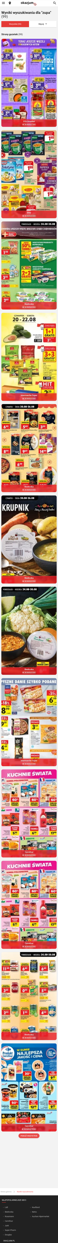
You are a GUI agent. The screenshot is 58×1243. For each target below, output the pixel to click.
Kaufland (36, 1207)
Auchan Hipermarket (40, 1216)
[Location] (9, 3)
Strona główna (6, 1192)
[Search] (54, 3)
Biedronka (9, 1212)
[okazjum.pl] (29, 3)
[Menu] (3, 3)
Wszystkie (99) (15, 24)
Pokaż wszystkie (29, 1136)
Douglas (8, 1235)
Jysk (7, 1225)
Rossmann (9, 1216)
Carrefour (9, 1221)
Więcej (41, 24)
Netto (34, 1212)
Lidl (6, 1207)
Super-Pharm (10, 1230)
